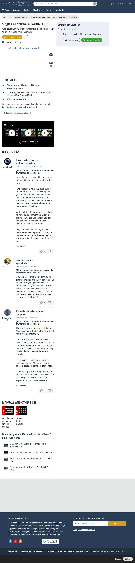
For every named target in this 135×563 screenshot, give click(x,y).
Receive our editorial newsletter (88, 518)
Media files (60, 10)
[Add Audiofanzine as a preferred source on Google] (50, 541)
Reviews (16, 10)
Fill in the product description (16, 113)
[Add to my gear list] (46, 25)
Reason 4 (30, 340)
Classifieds (37, 10)
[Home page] (4, 17)
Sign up (117, 523)
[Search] (95, 4)
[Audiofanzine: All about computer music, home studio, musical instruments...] (16, 3)
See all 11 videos (28, 141)
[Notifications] (130, 3)
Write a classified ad (91, 40)
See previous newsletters (84, 530)
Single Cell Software (22, 32)
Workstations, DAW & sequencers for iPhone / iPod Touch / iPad (40, 17)
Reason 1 (40, 328)
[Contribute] (26, 37)
